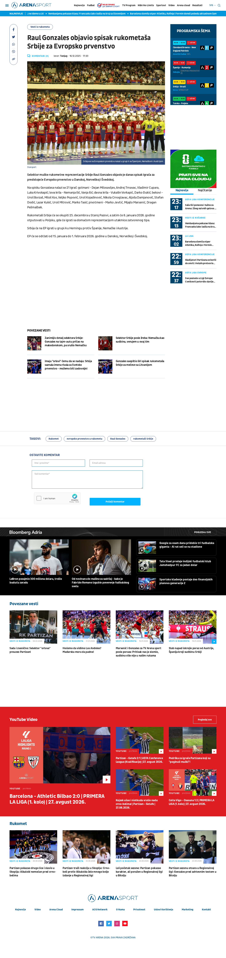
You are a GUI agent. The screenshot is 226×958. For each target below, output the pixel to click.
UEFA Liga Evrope (195, 272)
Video (171, 5)
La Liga (189, 236)
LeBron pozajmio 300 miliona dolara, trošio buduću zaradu (36, 580)
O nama (120, 909)
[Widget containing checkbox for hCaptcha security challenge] (57, 498)
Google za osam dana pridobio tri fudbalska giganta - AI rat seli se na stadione (186, 545)
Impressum (77, 909)
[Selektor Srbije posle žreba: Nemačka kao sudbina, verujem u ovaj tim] (105, 343)
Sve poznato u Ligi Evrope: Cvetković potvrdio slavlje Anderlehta (199, 280)
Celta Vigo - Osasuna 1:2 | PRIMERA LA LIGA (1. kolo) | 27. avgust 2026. (191, 802)
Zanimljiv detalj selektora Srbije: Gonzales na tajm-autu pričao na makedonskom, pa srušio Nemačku (66, 341)
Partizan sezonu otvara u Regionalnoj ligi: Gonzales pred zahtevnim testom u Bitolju (192, 871)
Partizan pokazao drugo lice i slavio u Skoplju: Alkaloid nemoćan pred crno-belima (33, 871)
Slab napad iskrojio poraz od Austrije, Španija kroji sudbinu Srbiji (191, 650)
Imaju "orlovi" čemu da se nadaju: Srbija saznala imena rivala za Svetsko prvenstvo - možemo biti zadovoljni (68, 364)
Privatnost (139, 909)
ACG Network (99, 909)
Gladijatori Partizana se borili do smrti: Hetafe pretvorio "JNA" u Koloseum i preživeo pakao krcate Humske (200, 261)
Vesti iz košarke (195, 217)
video (37, 909)
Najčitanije (205, 190)
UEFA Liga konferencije (200, 199)
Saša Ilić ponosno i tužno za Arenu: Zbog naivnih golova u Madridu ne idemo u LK (200, 207)
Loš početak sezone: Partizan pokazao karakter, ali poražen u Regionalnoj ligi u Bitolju (139, 871)
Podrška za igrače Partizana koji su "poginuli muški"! (190, 760)
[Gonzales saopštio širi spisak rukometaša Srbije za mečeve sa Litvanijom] (105, 366)
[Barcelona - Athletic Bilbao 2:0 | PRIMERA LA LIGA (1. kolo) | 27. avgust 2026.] (60, 755)
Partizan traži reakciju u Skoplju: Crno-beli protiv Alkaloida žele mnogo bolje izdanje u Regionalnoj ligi (86, 871)
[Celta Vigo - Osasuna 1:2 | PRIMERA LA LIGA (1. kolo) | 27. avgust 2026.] (192, 782)
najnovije (20, 909)
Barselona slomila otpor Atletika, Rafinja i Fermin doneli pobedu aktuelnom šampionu (155, 13)
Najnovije (79, 5)
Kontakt (206, 909)
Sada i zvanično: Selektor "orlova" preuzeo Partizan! (30, 650)
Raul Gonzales (117, 438)
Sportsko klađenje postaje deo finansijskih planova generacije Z (186, 581)
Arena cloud (183, 5)
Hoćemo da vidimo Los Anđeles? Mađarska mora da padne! (82, 650)
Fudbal (91, 5)
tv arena (97, 937)
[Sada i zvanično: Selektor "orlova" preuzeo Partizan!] (33, 627)
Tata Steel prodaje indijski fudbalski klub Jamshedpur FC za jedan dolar (185, 563)
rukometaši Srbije (143, 438)
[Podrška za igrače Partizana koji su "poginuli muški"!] (192, 740)
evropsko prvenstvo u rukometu (84, 438)
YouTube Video (24, 719)
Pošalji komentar (115, 501)
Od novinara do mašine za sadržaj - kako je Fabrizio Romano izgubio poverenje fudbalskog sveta (100, 582)
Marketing (187, 909)
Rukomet (54, 438)
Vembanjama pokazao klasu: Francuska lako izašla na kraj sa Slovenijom (66, 13)
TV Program (128, 5)
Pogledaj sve (202, 532)
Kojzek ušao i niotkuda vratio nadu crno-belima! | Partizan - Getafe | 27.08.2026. (137, 804)
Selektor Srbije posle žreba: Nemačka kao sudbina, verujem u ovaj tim (140, 339)
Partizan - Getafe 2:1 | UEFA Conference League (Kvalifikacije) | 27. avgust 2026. (139, 760)
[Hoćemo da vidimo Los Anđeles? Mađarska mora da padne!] (86, 627)
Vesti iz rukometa (40, 26)
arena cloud (56, 909)
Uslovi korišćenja (163, 909)
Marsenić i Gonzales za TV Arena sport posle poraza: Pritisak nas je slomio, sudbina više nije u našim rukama (138, 652)
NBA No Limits (146, 5)
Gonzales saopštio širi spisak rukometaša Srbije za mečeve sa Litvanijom (140, 363)
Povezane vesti (38, 330)
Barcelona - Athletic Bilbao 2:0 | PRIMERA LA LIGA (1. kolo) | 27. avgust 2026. (57, 799)
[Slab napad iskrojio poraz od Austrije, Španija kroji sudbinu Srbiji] (192, 627)
